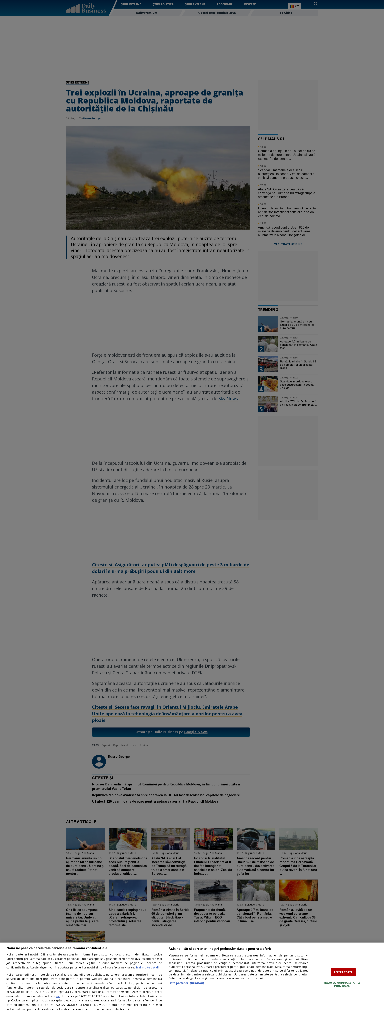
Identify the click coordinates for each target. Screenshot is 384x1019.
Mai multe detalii (147, 967)
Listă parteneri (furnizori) (186, 983)
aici (58, 996)
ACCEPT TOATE (343, 972)
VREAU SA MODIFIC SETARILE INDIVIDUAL (341, 984)
